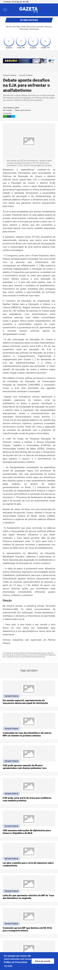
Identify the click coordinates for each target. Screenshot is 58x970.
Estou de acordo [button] (42, 961)
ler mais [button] (8, 966)
